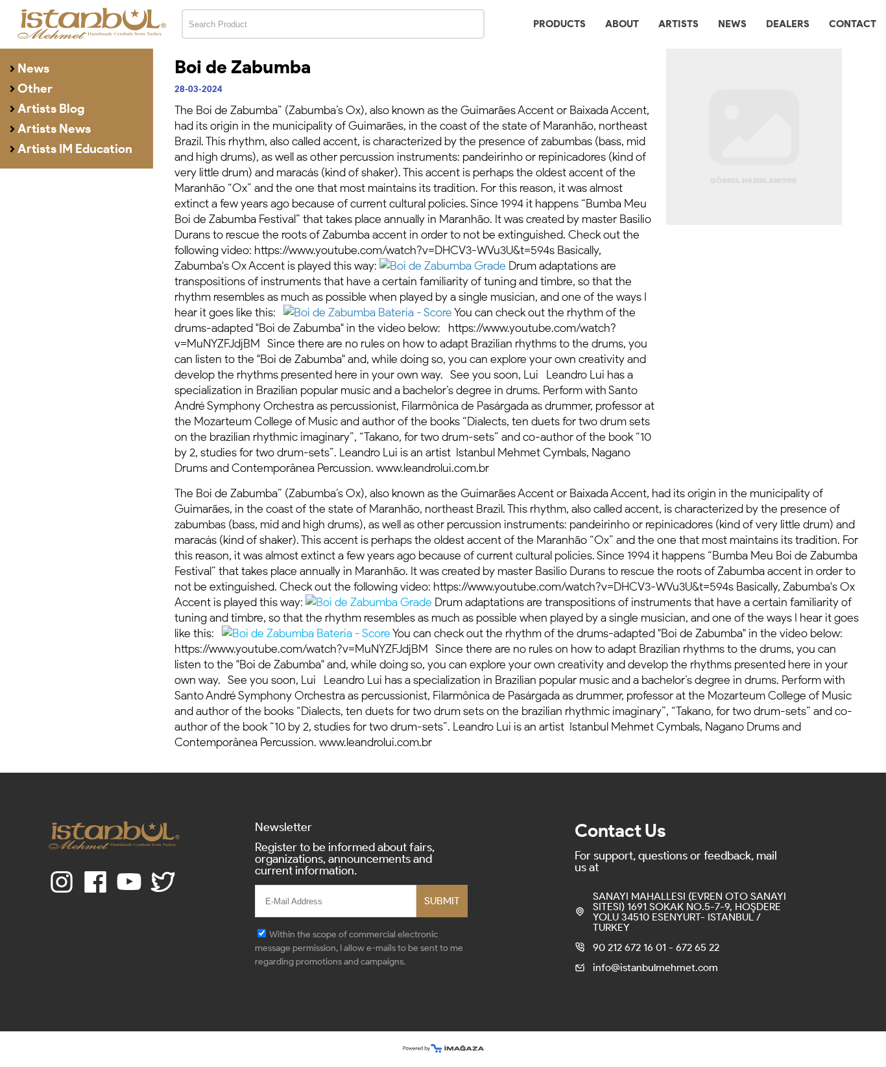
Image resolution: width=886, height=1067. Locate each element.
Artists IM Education (75, 148)
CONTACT (852, 24)
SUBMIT (442, 901)
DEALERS (787, 24)
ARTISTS (678, 24)
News (33, 68)
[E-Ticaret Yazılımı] (443, 1049)
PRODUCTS (559, 24)
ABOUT (622, 24)
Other (35, 88)
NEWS (732, 24)
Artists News (54, 128)
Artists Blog (51, 108)
